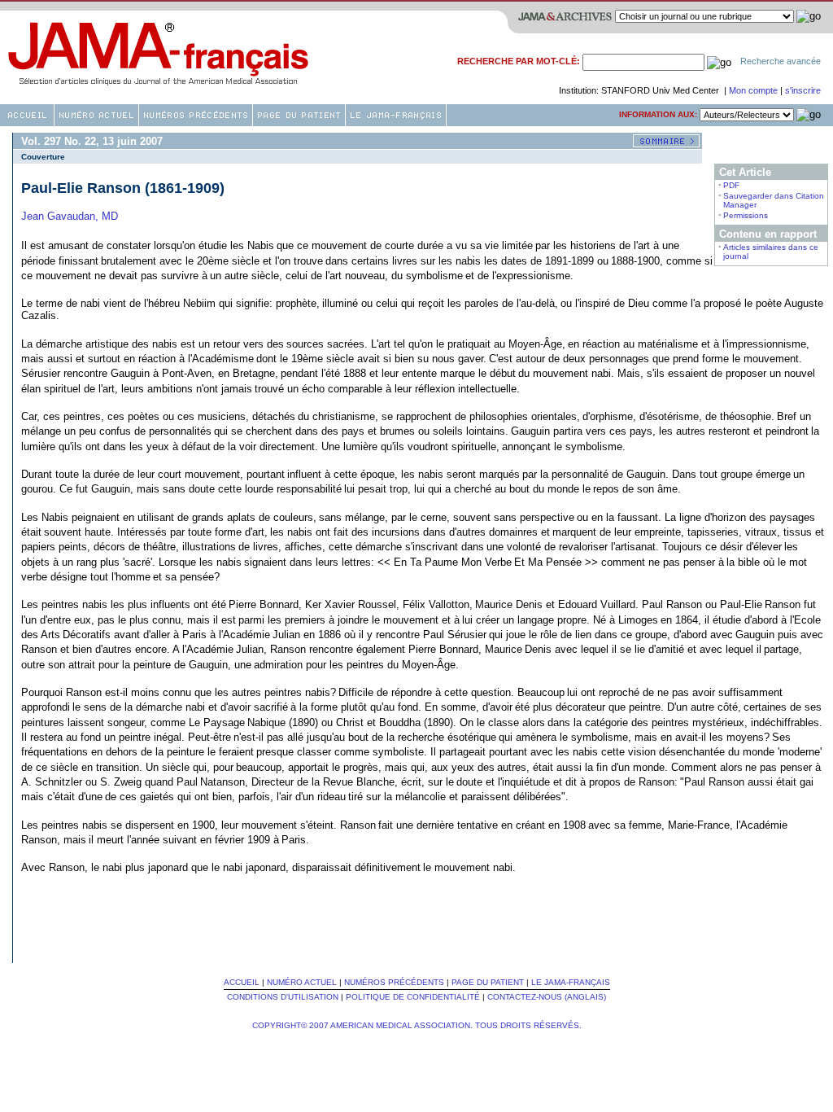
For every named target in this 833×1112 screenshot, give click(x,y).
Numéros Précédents (394, 982)
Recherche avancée (780, 61)
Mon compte (754, 90)
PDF (731, 185)
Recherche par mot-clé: (518, 61)
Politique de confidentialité (413, 996)
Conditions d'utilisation (282, 996)
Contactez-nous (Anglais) (546, 996)
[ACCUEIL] (27, 115)
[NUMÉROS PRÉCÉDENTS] (195, 115)
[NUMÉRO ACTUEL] (96, 115)
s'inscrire (803, 90)
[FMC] (299, 115)
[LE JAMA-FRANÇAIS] (396, 115)
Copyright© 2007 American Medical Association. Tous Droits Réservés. (417, 1025)
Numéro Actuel (302, 982)
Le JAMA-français (570, 982)
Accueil (241, 982)
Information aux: (658, 114)
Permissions (745, 215)
